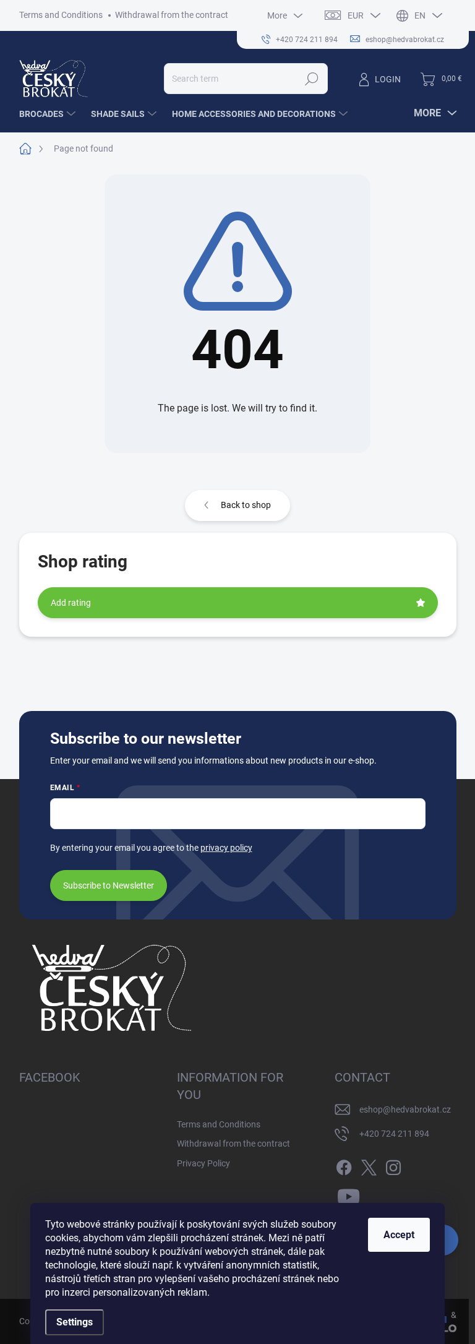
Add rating (71, 603)
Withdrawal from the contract (171, 15)
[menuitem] (49, 113)
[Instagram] (393, 1165)
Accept (398, 1235)
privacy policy (226, 848)
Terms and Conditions (61, 15)
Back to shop (246, 505)
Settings (74, 1322)
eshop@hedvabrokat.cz (405, 1109)
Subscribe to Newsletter (108, 885)
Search (311, 79)
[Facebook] (344, 1165)
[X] (368, 1165)
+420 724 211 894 (394, 1134)
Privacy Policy (203, 1163)
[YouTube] (348, 1195)
